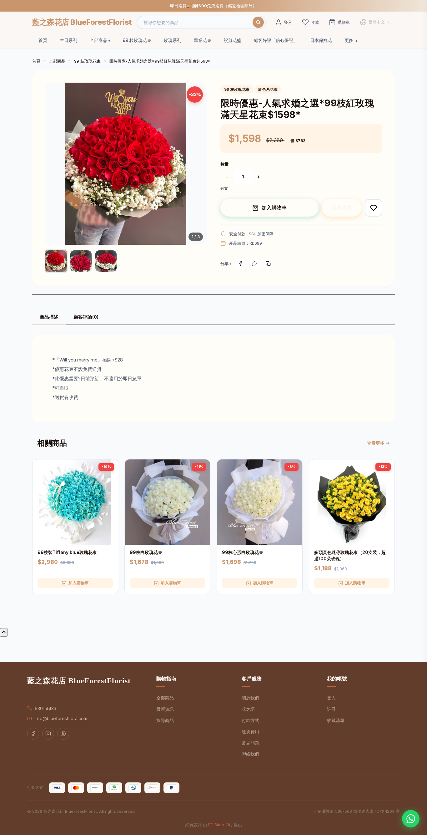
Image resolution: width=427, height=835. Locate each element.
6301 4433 (45, 708)
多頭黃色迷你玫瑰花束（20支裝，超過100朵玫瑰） (350, 555)
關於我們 (250, 697)
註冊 (331, 709)
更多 (349, 40)
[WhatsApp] (410, 818)
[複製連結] (268, 263)
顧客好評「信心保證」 (276, 40)
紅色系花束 (268, 89)
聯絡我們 (250, 753)
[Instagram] (48, 734)
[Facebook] (240, 263)
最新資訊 (165, 709)
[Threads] (63, 734)
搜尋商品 (165, 720)
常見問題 (250, 742)
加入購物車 (274, 207)
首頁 (42, 40)
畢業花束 (202, 40)
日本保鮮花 (321, 40)
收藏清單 (335, 720)
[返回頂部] (4, 632)
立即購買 (342, 207)
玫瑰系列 (172, 40)
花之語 (248, 709)
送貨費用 (250, 731)
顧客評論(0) (85, 317)
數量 (224, 163)
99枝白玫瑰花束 (146, 552)
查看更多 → (378, 443)
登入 (331, 697)
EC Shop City (220, 824)
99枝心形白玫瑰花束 (242, 552)
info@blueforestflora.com (61, 718)
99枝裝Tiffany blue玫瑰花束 (67, 552)
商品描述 (49, 317)
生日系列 (68, 40)
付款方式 (250, 720)
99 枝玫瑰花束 (137, 40)
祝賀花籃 (232, 40)
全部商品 (98, 40)
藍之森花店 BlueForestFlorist (82, 22)
